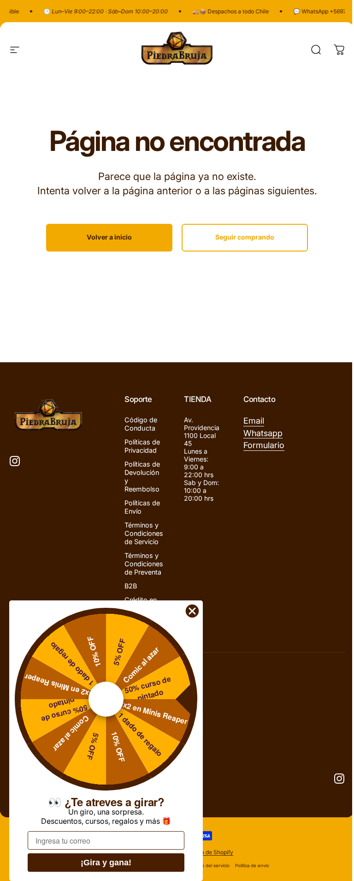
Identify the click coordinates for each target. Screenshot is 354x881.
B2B (130, 586)
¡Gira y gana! (106, 862)
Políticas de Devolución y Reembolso (142, 476)
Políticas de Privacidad (142, 446)
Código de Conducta (140, 424)
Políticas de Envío (142, 507)
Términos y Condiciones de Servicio (143, 533)
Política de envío (252, 865)
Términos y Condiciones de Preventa (143, 563)
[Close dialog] (192, 611)
